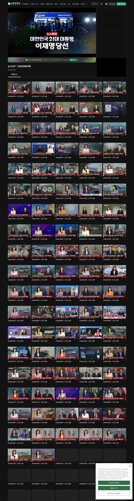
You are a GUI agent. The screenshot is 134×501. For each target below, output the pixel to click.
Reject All (114, 488)
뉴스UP (11, 66)
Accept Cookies (114, 483)
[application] (52, 32)
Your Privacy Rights (114, 493)
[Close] (130, 466)
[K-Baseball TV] (95, 3)
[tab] (14, 74)
